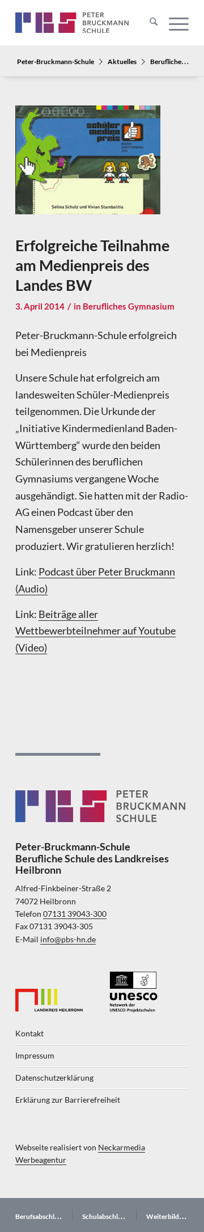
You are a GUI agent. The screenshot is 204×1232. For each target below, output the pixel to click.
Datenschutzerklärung (54, 1077)
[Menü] (173, 22)
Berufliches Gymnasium (129, 306)
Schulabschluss (105, 1216)
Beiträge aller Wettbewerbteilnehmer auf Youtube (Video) (95, 631)
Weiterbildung (168, 1216)
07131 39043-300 (75, 913)
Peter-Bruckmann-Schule (55, 61)
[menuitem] (148, 22)
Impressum (34, 1055)
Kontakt (29, 1033)
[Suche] (148, 22)
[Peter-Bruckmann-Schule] (72, 22)
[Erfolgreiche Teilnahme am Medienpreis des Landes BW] (87, 167)
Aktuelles (122, 61)
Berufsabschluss (39, 1216)
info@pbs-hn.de (68, 939)
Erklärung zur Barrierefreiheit (67, 1099)
